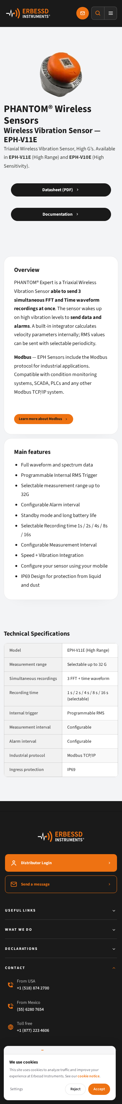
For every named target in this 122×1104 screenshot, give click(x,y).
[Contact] (82, 13)
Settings (16, 1089)
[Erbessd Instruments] (28, 13)
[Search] (98, 13)
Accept (99, 1089)
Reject (75, 1089)
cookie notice (88, 1076)
